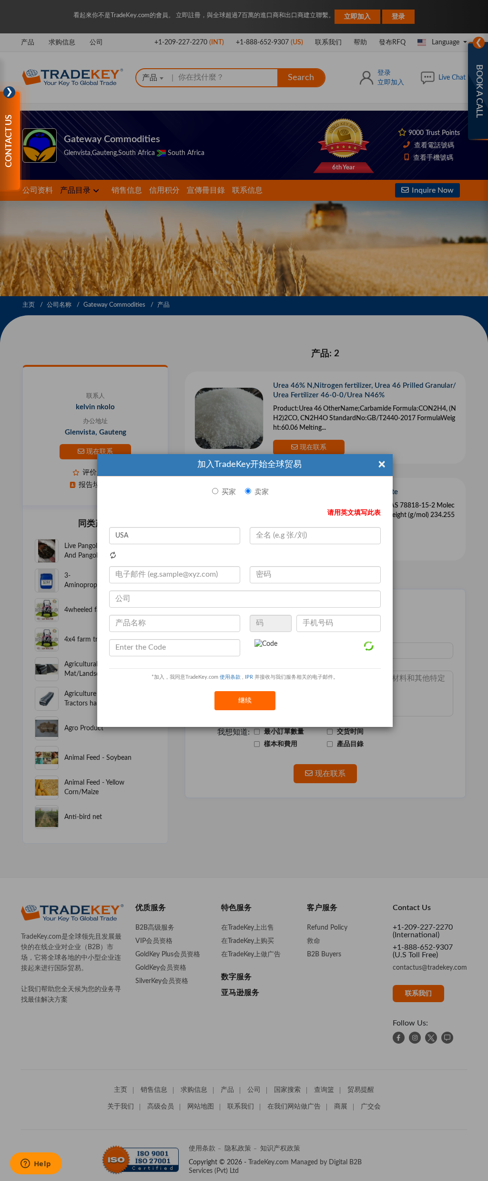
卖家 (261, 492)
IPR (249, 677)
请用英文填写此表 (354, 512)
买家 (229, 492)
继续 (245, 700)
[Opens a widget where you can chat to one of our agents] (36, 1164)
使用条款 (230, 677)
